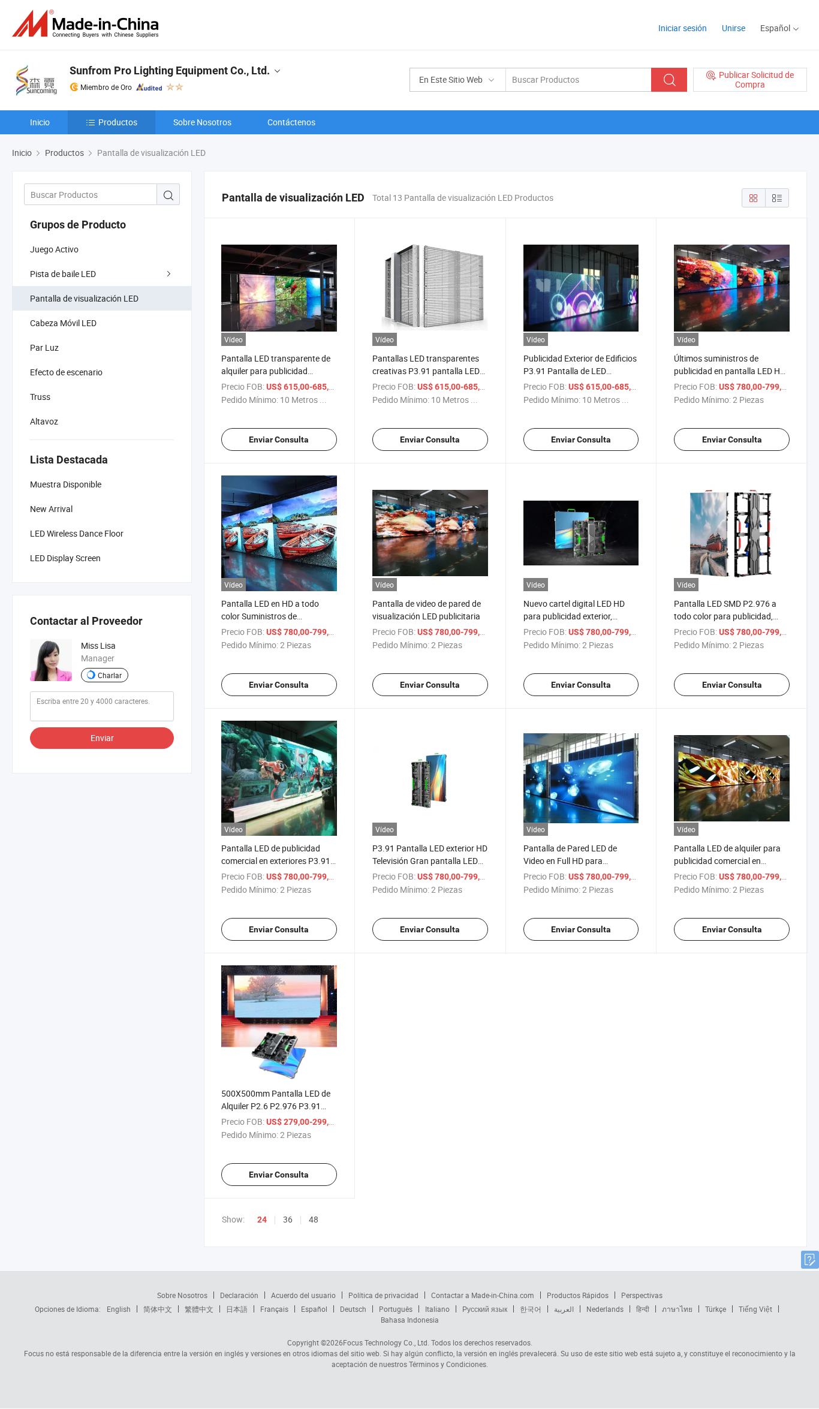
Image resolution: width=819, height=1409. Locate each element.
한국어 (530, 1309)
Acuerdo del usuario (303, 1295)
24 (262, 1219)
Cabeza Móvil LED (63, 323)
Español (314, 1309)
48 (313, 1219)
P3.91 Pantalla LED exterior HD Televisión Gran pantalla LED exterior (429, 860)
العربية (564, 1309)
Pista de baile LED (63, 273)
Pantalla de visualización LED (84, 298)
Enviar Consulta (279, 439)
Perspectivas (642, 1295)
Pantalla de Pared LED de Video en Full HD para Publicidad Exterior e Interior (575, 860)
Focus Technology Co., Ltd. (386, 1342)
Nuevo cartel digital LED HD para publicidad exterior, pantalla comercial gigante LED (581, 616)
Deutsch (353, 1309)
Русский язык (484, 1309)
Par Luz (44, 347)
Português (395, 1309)
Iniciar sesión (682, 28)
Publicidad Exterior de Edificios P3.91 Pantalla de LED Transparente (580, 371)
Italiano (437, 1309)
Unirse (733, 28)
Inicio (40, 122)
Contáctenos (291, 122)
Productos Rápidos (578, 1295)
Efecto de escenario (66, 372)
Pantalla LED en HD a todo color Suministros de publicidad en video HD (270, 616)
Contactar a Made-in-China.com (482, 1295)
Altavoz (44, 421)
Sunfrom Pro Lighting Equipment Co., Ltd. (170, 70)
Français (274, 1309)
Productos (117, 122)
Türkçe (715, 1309)
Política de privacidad (383, 1295)
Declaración (239, 1295)
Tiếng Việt (755, 1309)
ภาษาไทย (677, 1309)
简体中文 (157, 1309)
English (119, 1309)
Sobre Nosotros (202, 122)
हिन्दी (642, 1309)
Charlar (110, 675)
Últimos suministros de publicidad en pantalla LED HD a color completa (729, 371)
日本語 (237, 1309)
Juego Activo (54, 249)
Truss (40, 396)
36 (288, 1219)
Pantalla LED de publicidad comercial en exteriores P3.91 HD (275, 860)
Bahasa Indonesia (410, 1319)
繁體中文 (199, 1309)
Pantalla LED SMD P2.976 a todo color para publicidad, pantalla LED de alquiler (725, 616)
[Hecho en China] (89, 24)
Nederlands (605, 1309)
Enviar (102, 737)
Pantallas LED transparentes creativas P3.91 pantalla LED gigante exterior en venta (426, 371)
